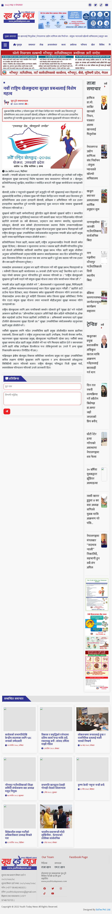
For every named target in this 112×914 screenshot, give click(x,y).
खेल (93, 45)
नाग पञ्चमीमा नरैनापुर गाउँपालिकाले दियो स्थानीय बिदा (94, 267)
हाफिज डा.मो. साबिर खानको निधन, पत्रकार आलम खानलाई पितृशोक (91, 116)
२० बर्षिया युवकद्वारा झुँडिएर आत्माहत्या (92, 476)
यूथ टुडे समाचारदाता (19, 102)
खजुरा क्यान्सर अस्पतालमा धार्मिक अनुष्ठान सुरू (93, 200)
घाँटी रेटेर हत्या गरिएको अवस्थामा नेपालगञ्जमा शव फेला (93, 445)
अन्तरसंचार (52, 45)
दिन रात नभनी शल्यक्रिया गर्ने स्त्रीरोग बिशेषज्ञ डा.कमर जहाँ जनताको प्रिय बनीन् (92, 403)
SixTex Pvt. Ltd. (103, 910)
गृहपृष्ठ (19, 45)
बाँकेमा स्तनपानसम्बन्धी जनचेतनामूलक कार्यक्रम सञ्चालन (95, 302)
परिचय (84, 45)
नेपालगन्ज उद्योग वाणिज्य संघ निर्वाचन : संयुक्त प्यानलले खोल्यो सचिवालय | (51, 36)
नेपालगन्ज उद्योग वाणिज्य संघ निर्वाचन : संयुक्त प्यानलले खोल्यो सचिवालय (93, 162)
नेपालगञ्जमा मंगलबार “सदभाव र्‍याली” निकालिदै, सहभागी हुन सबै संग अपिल (93, 551)
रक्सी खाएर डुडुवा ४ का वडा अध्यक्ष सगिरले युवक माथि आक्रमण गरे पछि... (93, 509)
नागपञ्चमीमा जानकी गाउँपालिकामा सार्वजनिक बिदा (94, 231)
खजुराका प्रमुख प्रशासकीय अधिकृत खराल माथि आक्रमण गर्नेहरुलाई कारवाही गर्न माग (93, 354)
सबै (105, 84)
